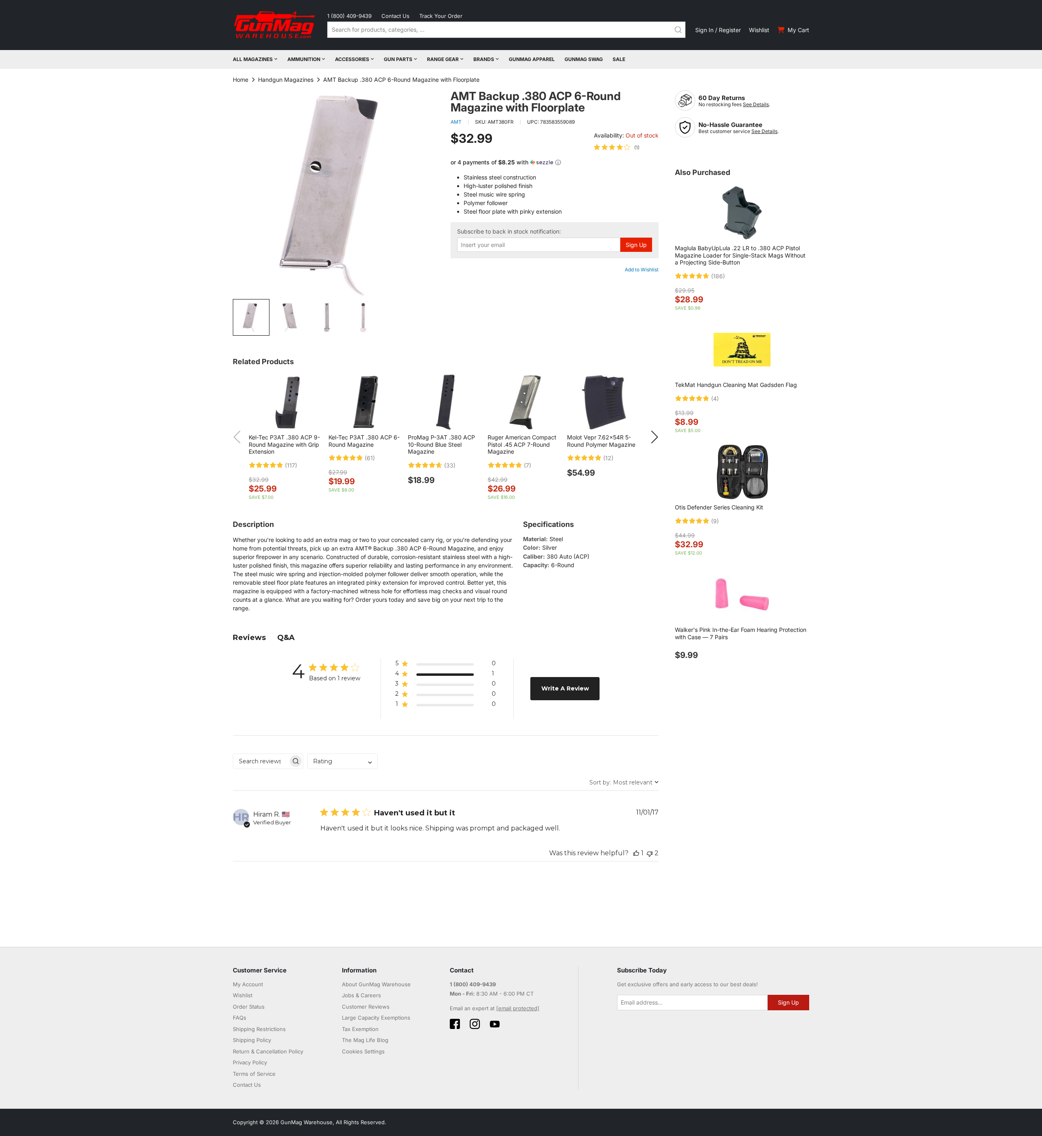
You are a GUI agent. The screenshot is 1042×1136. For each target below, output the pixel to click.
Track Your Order (440, 16)
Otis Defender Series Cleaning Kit (719, 507)
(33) (449, 465)
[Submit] (678, 29)
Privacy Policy (250, 1062)
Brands (483, 59)
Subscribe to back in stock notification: (509, 231)
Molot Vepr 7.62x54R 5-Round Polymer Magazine (601, 441)
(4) (715, 399)
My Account (248, 984)
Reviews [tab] (249, 637)
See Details (756, 104)
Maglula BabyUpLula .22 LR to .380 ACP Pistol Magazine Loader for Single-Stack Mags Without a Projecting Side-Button (740, 255)
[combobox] (506, 30)
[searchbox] (260, 761)
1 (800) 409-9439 (349, 16)
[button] (289, 317)
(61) (370, 458)
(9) (715, 521)
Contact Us (395, 16)
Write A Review (565, 688)
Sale (619, 59)
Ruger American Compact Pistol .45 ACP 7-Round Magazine (522, 444)
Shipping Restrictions (259, 1029)
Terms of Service (254, 1073)
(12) (608, 458)
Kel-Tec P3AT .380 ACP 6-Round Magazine (364, 441)
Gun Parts (398, 59)
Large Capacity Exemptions (376, 1017)
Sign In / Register (718, 29)
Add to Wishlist (642, 270)
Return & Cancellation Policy (268, 1051)
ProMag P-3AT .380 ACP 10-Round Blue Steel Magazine (441, 444)
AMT (456, 122)
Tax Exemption (360, 1029)
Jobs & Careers (361, 995)
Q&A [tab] (286, 637)
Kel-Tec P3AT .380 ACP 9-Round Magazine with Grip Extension (284, 444)
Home (240, 79)
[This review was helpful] (636, 853)
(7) (527, 465)
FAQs (239, 1017)
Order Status (249, 1006)
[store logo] (275, 25)
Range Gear (443, 59)
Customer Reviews (366, 1006)
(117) (291, 465)
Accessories (352, 59)
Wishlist (759, 29)
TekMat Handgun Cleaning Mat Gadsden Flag (736, 384)
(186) (718, 276)
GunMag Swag (584, 59)
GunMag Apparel (532, 59)
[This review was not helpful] (649, 853)
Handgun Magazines (285, 79)
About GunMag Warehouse (376, 984)
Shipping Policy (252, 1040)
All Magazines (253, 59)
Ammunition (303, 59)
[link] (616, 147)
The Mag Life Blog (365, 1040)
